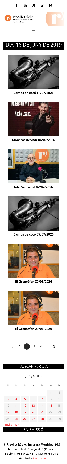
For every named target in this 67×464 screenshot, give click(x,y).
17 (7, 412)
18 (16, 412)
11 (16, 405)
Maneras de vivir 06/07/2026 (33, 140)
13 (33, 405)
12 (25, 405)
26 (25, 418)
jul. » (17, 424)
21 (42, 412)
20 (33, 412)
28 (42, 418)
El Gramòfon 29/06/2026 (33, 328)
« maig (7, 424)
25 (16, 418)
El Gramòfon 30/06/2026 (33, 281)
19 (25, 412)
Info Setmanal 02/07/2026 (33, 187)
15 (50, 405)
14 (42, 405)
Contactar (39, 458)
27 (33, 418)
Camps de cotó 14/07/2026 (33, 92)
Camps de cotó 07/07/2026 (33, 234)
